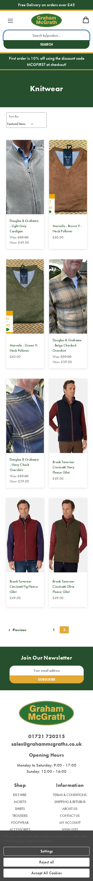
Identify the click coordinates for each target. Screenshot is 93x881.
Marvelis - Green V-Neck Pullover (24, 348)
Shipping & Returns (70, 802)
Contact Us (70, 815)
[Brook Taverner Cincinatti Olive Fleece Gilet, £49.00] (68, 535)
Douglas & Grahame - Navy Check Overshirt (24, 464)
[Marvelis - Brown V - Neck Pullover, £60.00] (68, 177)
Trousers (20, 815)
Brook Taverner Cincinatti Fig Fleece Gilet (24, 586)
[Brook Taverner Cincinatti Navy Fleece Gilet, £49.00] (68, 416)
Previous (19, 630)
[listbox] (21, 124)
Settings (46, 851)
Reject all (46, 862)
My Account (70, 822)
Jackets (20, 802)
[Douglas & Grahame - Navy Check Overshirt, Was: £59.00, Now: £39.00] (25, 416)
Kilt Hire (20, 795)
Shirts (20, 808)
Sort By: (14, 116)
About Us (69, 808)
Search (46, 44)
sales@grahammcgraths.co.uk (46, 744)
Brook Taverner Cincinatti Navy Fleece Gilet (64, 467)
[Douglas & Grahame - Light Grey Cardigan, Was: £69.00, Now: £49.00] (25, 177)
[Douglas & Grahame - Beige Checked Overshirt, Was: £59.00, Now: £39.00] (68, 296)
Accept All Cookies (46, 873)
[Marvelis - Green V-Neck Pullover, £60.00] (25, 296)
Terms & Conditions (70, 795)
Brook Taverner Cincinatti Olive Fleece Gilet (64, 586)
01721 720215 (46, 736)
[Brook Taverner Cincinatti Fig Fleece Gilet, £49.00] (25, 535)
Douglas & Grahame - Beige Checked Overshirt (67, 345)
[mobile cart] (86, 22)
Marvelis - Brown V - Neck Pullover (67, 228)
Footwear (20, 822)
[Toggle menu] (10, 20)
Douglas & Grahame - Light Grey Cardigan (24, 225)
